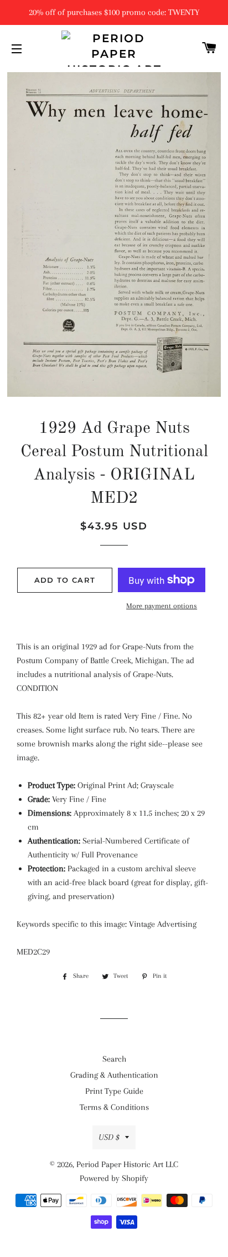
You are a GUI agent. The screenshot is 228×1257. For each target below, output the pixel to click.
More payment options (161, 606)
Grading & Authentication (114, 1075)
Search (114, 1059)
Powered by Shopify (114, 1178)
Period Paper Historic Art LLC (127, 1164)
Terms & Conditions (114, 1107)
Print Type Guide (114, 1091)
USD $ (109, 1137)
